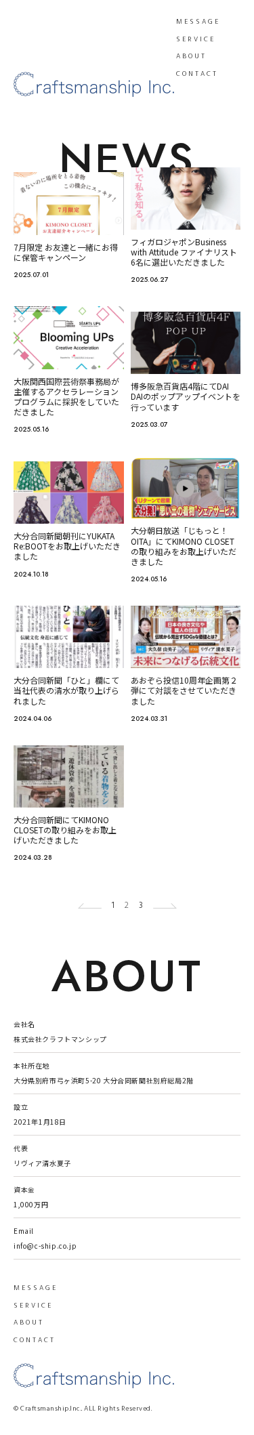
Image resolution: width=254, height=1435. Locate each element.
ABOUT (191, 56)
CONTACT (197, 73)
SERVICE (195, 39)
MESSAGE (198, 21)
